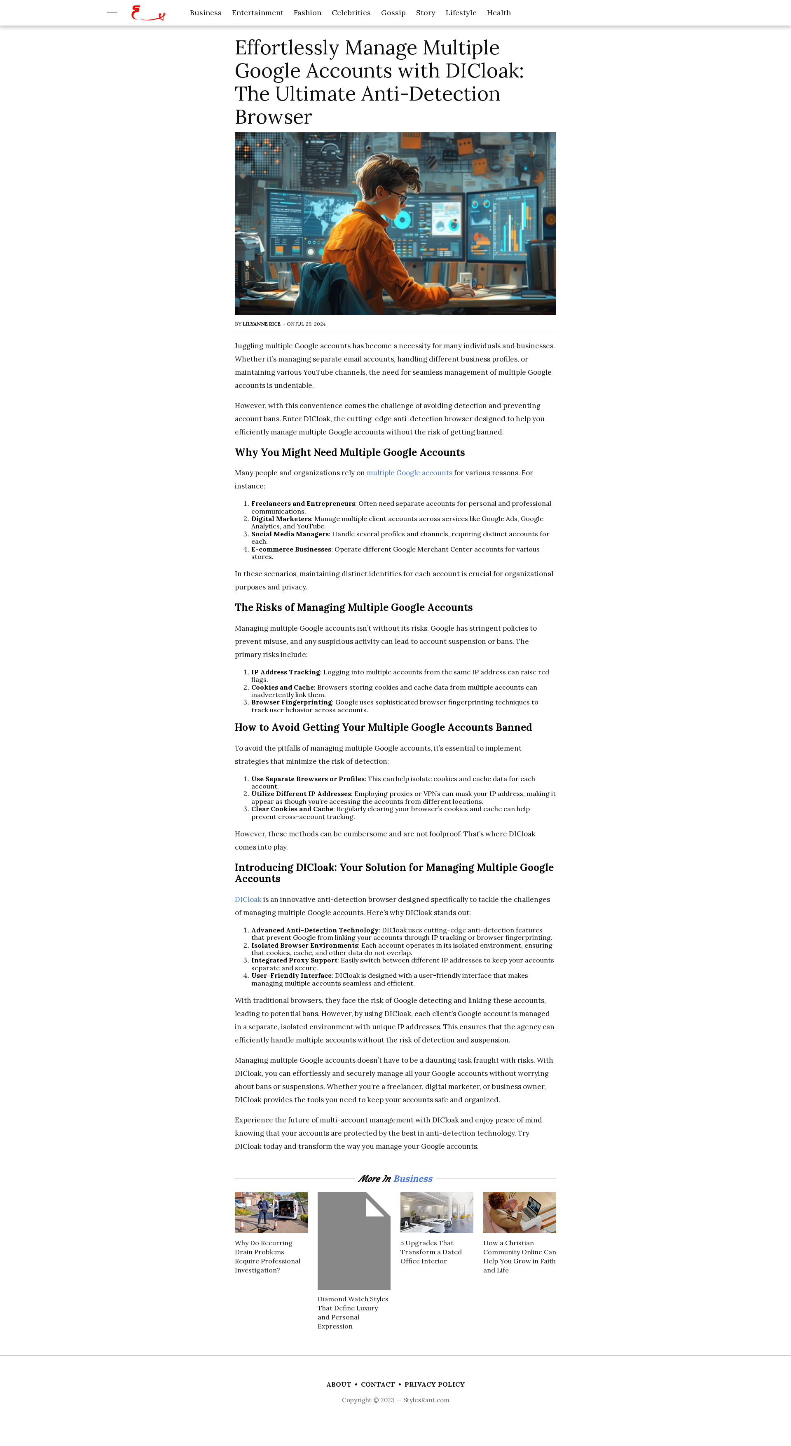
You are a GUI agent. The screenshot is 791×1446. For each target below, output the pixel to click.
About (338, 1384)
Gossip (393, 12)
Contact (378, 1384)
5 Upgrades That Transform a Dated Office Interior (431, 1252)
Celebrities (351, 12)
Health (499, 12)
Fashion (307, 12)
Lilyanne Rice (262, 324)
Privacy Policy (435, 1384)
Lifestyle (461, 12)
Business (206, 12)
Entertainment (257, 12)
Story (425, 12)
